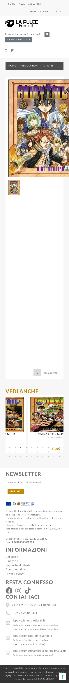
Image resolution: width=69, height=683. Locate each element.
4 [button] (26, 448)
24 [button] (26, 456)
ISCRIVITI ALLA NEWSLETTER (24, 4)
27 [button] (43, 456)
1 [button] (10, 448)
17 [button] (43, 452)
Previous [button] (3, 424)
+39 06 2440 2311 (25, 613)
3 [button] (21, 448)
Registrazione (39, 11)
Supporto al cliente (18, 565)
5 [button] (32, 448)
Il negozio (12, 561)
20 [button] (59, 452)
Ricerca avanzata (18, 40)
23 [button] (21, 456)
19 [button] (54, 452)
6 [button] (37, 448)
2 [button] (15, 448)
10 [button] (59, 448)
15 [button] (32, 452)
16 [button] (37, 452)
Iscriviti (16, 492)
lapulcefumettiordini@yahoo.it (32, 636)
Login (57, 11)
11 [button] (10, 452)
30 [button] (59, 456)
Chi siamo (12, 557)
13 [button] (21, 452)
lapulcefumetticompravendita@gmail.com (40, 651)
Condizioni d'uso (16, 569)
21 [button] (10, 456)
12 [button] (15, 452)
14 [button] (26, 452)
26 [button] (37, 456)
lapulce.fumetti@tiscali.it (29, 620)
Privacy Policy (15, 573)
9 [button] (54, 448)
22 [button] (15, 456)
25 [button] (32, 456)
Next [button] (66, 424)
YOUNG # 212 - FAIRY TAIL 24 (44, 434)
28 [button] (48, 456)
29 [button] (54, 456)
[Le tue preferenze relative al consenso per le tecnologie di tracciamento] (62, 676)
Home (12, 66)
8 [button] (48, 448)
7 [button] (43, 448)
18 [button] (48, 452)
